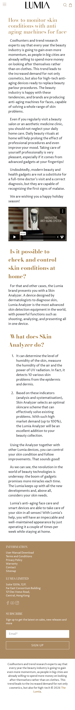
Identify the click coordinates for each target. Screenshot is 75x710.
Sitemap (11, 571)
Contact (11, 567)
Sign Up (37, 645)
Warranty (12, 563)
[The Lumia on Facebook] (8, 604)
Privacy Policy (14, 560)
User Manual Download (20, 552)
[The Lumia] (37, 5)
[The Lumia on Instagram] (17, 604)
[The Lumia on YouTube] (12, 604)
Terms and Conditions (19, 556)
